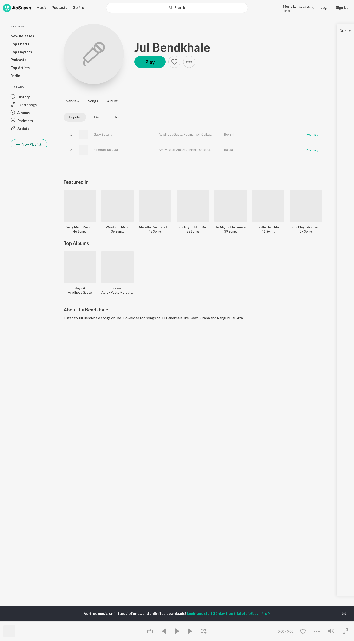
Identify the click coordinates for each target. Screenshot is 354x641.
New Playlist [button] (31, 144)
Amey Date (167, 150)
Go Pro (78, 7)
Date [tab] (98, 117)
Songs (93, 101)
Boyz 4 (229, 134)
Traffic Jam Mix (268, 227)
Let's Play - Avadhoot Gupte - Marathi (306, 227)
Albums (113, 101)
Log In (326, 7)
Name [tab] (120, 117)
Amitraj (181, 150)
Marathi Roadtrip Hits (155, 227)
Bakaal (229, 150)
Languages (296, 6)
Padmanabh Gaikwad (199, 134)
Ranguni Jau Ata (105, 150)
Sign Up (342, 7)
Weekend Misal (117, 227)
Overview (71, 101)
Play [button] (150, 62)
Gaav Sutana (102, 134)
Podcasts (59, 7)
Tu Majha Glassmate (230, 227)
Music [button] (41, 7)
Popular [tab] (75, 117)
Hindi (286, 10)
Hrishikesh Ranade (201, 150)
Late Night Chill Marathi (193, 227)
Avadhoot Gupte (170, 134)
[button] (297, 8)
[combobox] (177, 8)
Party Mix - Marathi (79, 227)
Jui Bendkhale (172, 47)
